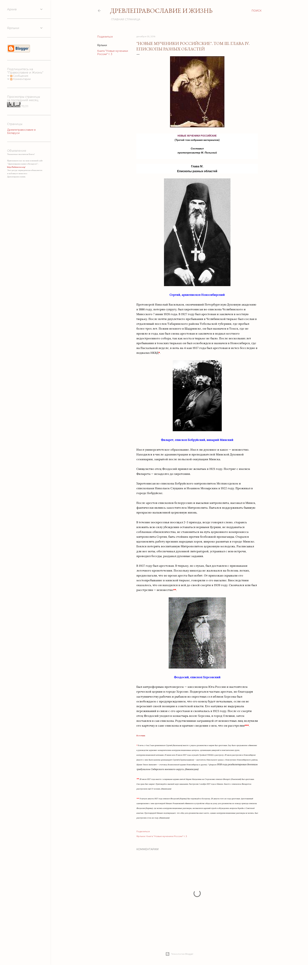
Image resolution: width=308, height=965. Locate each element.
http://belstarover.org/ (16, 167)
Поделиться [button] (105, 36)
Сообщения (20, 75)
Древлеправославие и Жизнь (161, 10)
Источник (140, 735)
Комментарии (21, 79)
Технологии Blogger (182, 954)
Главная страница (125, 19)
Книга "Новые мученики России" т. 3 (166, 836)
